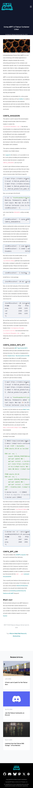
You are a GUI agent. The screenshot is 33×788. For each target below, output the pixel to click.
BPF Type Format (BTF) (21, 348)
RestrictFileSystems (22, 585)
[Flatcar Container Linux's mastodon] (19, 774)
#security (24, 633)
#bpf (19, 633)
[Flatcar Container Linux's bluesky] (14, 774)
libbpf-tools (26, 409)
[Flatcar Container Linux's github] (4, 774)
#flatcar (12, 633)
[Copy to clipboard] (26, 179)
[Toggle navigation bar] (31, 6)
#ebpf (16, 633)
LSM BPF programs (21, 555)
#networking (16, 636)
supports (8, 155)
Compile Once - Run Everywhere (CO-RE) (18, 356)
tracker (5, 616)
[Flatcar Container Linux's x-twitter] (24, 774)
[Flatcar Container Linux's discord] (10, 774)
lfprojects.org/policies (23, 786)
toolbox (21, 99)
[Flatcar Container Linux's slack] (28, 774)
